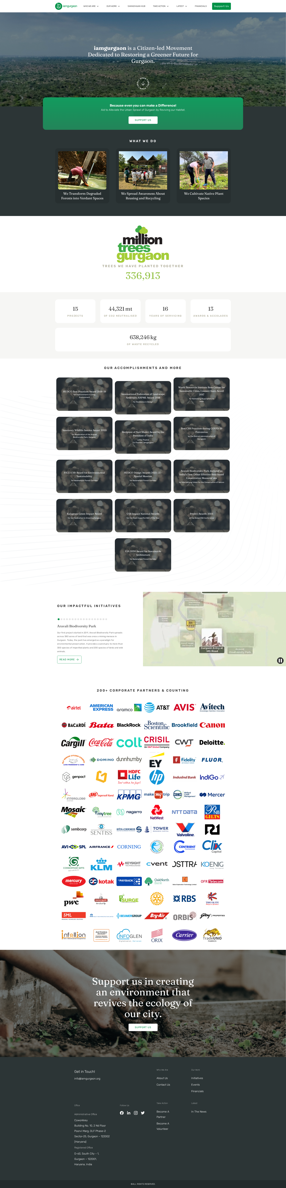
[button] (91, 6)
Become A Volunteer (163, 1126)
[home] (66, 6)
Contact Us (163, 1084)
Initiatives (197, 1078)
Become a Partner (163, 1114)
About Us (162, 1078)
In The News (198, 1111)
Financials (201, 6)
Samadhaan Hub (136, 6)
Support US (143, 120)
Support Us (221, 6)
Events (195, 1084)
